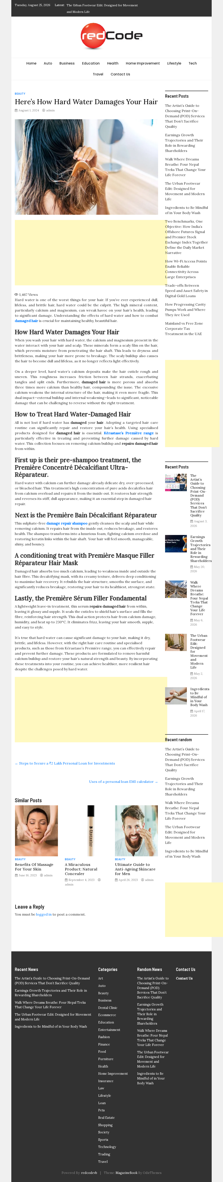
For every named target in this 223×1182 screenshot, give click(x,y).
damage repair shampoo (67, 523)
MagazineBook (126, 1173)
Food (102, 1052)
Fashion (104, 1037)
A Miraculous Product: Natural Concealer (81, 869)
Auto (48, 63)
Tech (193, 63)
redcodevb (89, 1173)
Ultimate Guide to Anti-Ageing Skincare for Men (135, 869)
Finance (104, 1044)
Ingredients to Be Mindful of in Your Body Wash (199, 697)
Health (112, 63)
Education (91, 63)
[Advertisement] (91, 252)
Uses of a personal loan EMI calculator (123, 781)
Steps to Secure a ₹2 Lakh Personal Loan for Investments (65, 763)
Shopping (105, 1125)
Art (100, 978)
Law (101, 1088)
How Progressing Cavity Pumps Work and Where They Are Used (185, 309)
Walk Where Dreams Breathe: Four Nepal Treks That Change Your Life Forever (199, 598)
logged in (44, 914)
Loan (102, 1103)
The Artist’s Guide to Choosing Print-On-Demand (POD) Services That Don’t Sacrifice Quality (185, 116)
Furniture (105, 1059)
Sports (103, 1140)
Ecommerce (107, 1015)
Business (67, 63)
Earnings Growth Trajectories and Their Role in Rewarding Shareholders (201, 549)
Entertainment (109, 1030)
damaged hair (26, 320)
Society (103, 1132)
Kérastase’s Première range (129, 433)
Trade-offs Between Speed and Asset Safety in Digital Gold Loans (186, 290)
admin (50, 110)
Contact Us (120, 74)
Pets (101, 1110)
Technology (107, 1147)
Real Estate (106, 1118)
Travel (98, 74)
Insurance (105, 1081)
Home (31, 63)
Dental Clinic (107, 1008)
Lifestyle (174, 63)
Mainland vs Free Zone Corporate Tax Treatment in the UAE (184, 328)
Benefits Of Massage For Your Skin (34, 867)
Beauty (20, 93)
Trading (104, 1154)
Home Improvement (143, 63)
